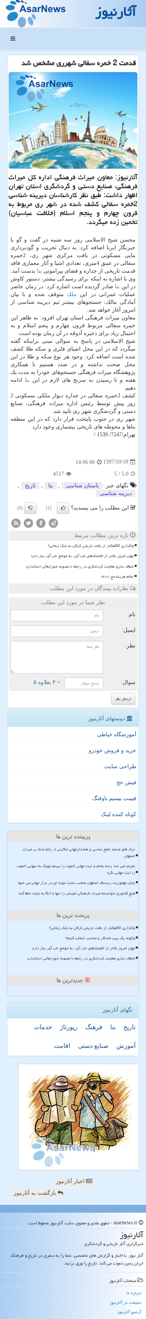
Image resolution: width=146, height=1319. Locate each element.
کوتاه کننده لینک (118, 814)
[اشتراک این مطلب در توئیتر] (28, 522)
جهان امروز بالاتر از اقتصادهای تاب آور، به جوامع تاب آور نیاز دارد (82, 556)
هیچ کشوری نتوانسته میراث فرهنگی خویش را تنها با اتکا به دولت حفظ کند (76, 893)
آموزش (125, 1045)
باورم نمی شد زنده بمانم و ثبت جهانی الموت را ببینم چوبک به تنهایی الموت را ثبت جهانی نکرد (76, 869)
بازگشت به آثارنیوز (36, 1193)
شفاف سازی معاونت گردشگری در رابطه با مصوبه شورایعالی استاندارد (80, 566)
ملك (72, 294)
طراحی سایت (120, 766)
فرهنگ (93, 1027)
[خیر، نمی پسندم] (30, 508)
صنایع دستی (93, 1045)
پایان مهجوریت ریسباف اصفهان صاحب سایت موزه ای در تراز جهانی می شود (76, 883)
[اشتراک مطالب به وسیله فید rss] (16, 522)
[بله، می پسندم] (63, 508)
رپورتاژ (68, 1027)
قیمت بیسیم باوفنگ (114, 798)
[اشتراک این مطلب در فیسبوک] (40, 522)
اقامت (62, 1045)
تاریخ (30, 485)
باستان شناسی (82, 485)
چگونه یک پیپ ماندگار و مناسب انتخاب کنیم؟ (100, 938)
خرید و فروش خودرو (112, 750)
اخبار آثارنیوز (71, 1181)
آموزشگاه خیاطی (116, 734)
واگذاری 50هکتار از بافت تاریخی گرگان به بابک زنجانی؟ (91, 546)
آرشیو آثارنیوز (129, 1312)
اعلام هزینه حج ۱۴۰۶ (117, 576)
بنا (39, 271)
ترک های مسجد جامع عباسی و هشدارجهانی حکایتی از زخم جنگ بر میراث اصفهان (79, 852)
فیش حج (126, 782)
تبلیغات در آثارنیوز (125, 1302)
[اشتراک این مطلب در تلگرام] (53, 522)
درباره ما (134, 1293)
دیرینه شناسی (116, 493)
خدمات (43, 1027)
